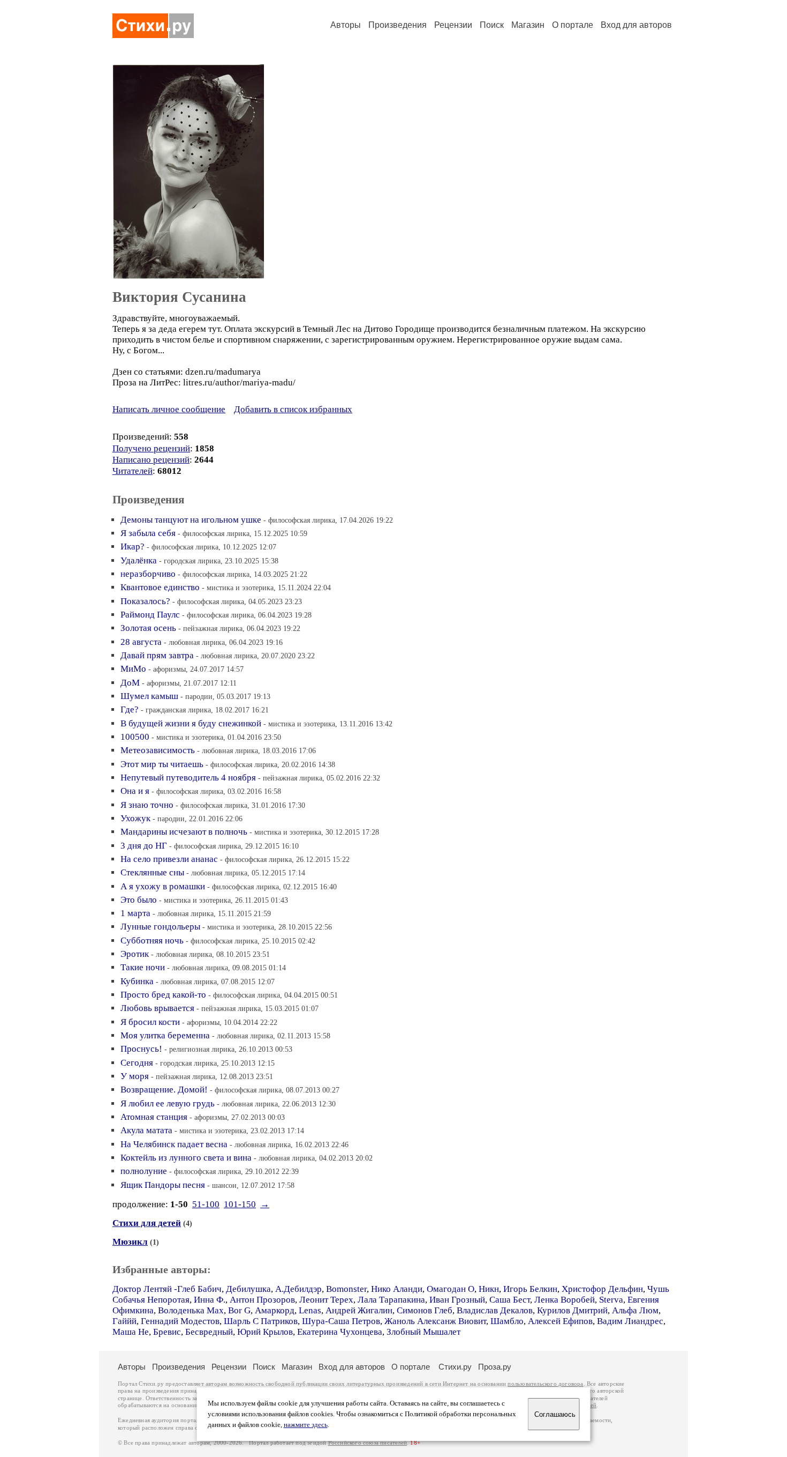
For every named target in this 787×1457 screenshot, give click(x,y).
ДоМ (130, 683)
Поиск (492, 24)
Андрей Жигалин (359, 1310)
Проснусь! (141, 1049)
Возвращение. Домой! (164, 1089)
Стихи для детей (146, 1223)
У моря (134, 1076)
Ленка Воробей (564, 1300)
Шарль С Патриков (261, 1321)
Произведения (397, 24)
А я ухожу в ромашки (162, 886)
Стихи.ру (455, 1366)
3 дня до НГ (143, 846)
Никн (489, 1289)
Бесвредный (209, 1332)
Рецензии (453, 24)
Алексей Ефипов (560, 1321)
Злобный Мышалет (423, 1332)
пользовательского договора (545, 1384)
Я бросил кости (150, 1022)
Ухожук (135, 818)
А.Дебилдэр (298, 1289)
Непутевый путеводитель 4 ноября (188, 777)
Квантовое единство (160, 587)
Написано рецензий (151, 460)
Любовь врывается (157, 1008)
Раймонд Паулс (150, 614)
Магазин (527, 24)
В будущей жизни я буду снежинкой (190, 723)
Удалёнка (138, 560)
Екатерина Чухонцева (339, 1332)
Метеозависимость (157, 750)
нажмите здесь (306, 1425)
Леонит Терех (326, 1300)
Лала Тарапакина (391, 1300)
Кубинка (137, 981)
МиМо (133, 669)
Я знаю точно (146, 805)
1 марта (135, 913)
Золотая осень (148, 628)
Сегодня (136, 1063)
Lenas (310, 1310)
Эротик (134, 954)
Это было (138, 900)
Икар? (132, 546)
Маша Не (130, 1332)
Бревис (167, 1332)
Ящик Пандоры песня (162, 1185)
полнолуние (143, 1171)
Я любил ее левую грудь (167, 1103)
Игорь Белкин (530, 1289)
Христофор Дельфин (602, 1289)
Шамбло (507, 1321)
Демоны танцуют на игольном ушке (190, 520)
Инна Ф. (209, 1300)
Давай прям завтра (157, 655)
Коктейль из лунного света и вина (186, 1158)
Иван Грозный (457, 1300)
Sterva (611, 1300)
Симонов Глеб (424, 1310)
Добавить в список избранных (293, 409)
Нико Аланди (396, 1289)
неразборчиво (148, 574)
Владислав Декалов (495, 1310)
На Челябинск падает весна (174, 1144)
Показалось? (145, 601)
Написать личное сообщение (168, 409)
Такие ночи (142, 967)
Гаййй (124, 1321)
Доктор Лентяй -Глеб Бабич (167, 1289)
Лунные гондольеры (160, 926)
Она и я (134, 791)
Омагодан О (450, 1289)
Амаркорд (274, 1310)
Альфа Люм (635, 1310)
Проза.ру (494, 1366)
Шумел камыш (149, 696)
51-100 (206, 1204)
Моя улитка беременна (165, 1035)
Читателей (132, 471)
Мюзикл (130, 1242)
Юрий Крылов (265, 1332)
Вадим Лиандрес (630, 1321)
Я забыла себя (148, 533)
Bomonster (346, 1289)
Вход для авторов (636, 24)
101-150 (240, 1204)
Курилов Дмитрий (572, 1310)
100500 (134, 737)
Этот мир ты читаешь (161, 764)
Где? (129, 709)
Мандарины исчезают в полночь (183, 832)
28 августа (141, 642)
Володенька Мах (191, 1310)
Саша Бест (509, 1300)
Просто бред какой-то (163, 995)
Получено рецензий (151, 448)
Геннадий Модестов (180, 1321)
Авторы (345, 24)
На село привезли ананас (169, 859)
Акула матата (146, 1130)
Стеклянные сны (152, 872)
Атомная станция (153, 1117)
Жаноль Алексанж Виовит (435, 1321)
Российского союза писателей (367, 1443)
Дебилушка (248, 1289)
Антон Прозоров (262, 1300)
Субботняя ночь (152, 940)
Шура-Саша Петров (341, 1321)
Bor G (239, 1310)
